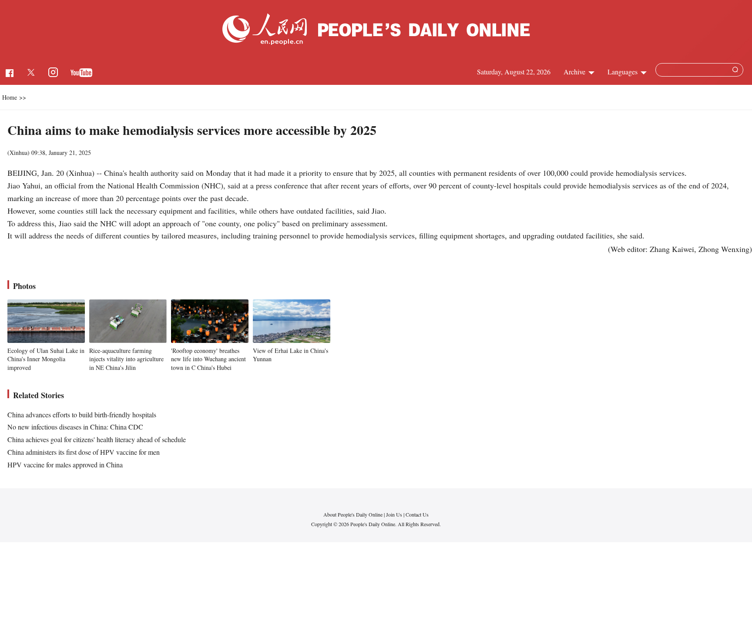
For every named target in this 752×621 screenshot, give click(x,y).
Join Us (394, 514)
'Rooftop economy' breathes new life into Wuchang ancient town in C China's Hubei (208, 359)
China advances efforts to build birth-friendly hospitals (81, 414)
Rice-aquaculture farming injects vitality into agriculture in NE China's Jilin (126, 359)
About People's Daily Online (353, 514)
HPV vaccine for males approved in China (65, 464)
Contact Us (417, 514)
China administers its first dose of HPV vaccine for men (83, 452)
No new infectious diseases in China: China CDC (75, 426)
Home (9, 97)
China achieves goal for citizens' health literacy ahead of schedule (96, 439)
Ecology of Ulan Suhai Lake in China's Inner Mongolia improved (45, 359)
